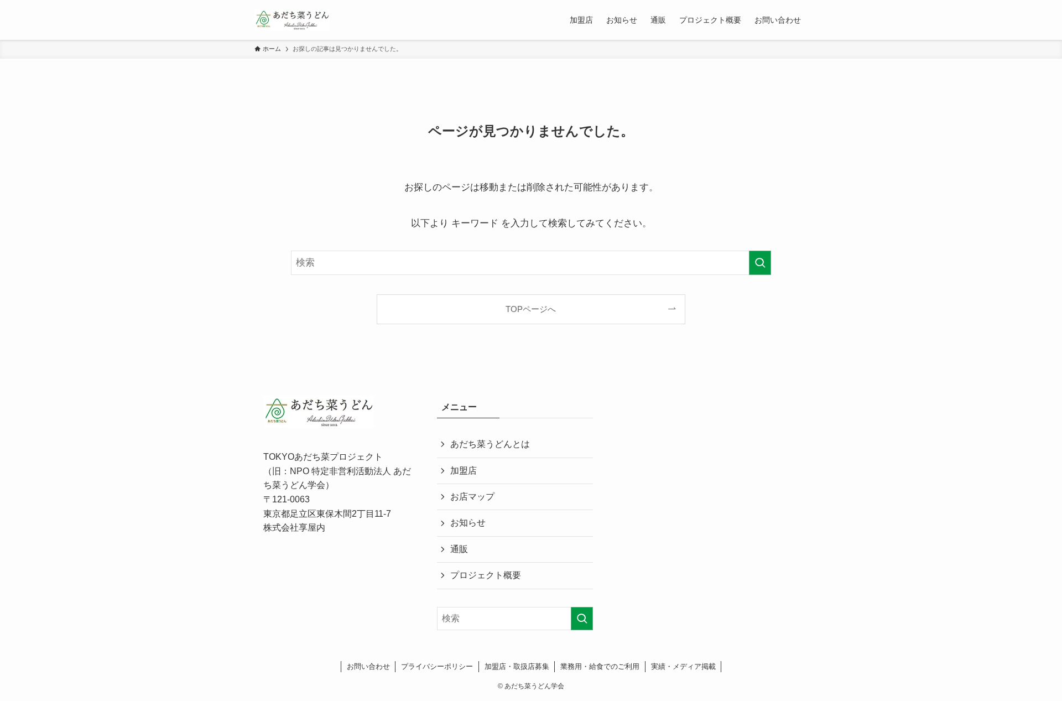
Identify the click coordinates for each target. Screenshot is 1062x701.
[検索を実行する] (760, 263)
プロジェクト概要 (485, 575)
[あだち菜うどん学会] (292, 20)
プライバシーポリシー (437, 666)
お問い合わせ (368, 666)
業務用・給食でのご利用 (599, 666)
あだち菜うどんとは (490, 444)
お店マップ (472, 496)
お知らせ (468, 522)
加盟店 (463, 470)
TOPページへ (531, 309)
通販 (459, 549)
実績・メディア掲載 (683, 666)
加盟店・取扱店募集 (517, 666)
